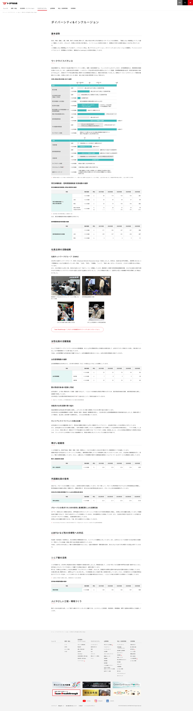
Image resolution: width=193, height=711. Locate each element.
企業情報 (106, 641)
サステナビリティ (95, 641)
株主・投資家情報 (121, 641)
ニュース (53, 641)
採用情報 (132, 641)
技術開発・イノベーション (82, 640)
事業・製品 (67, 641)
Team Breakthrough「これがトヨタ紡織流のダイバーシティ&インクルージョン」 (77, 329)
